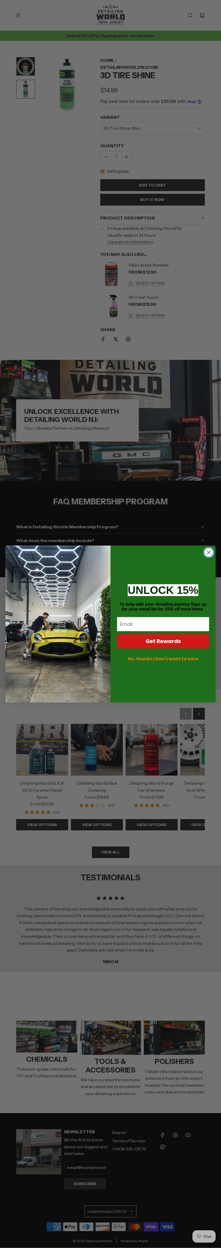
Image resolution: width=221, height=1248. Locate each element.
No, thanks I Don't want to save (163, 659)
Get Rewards (163, 641)
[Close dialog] (208, 552)
